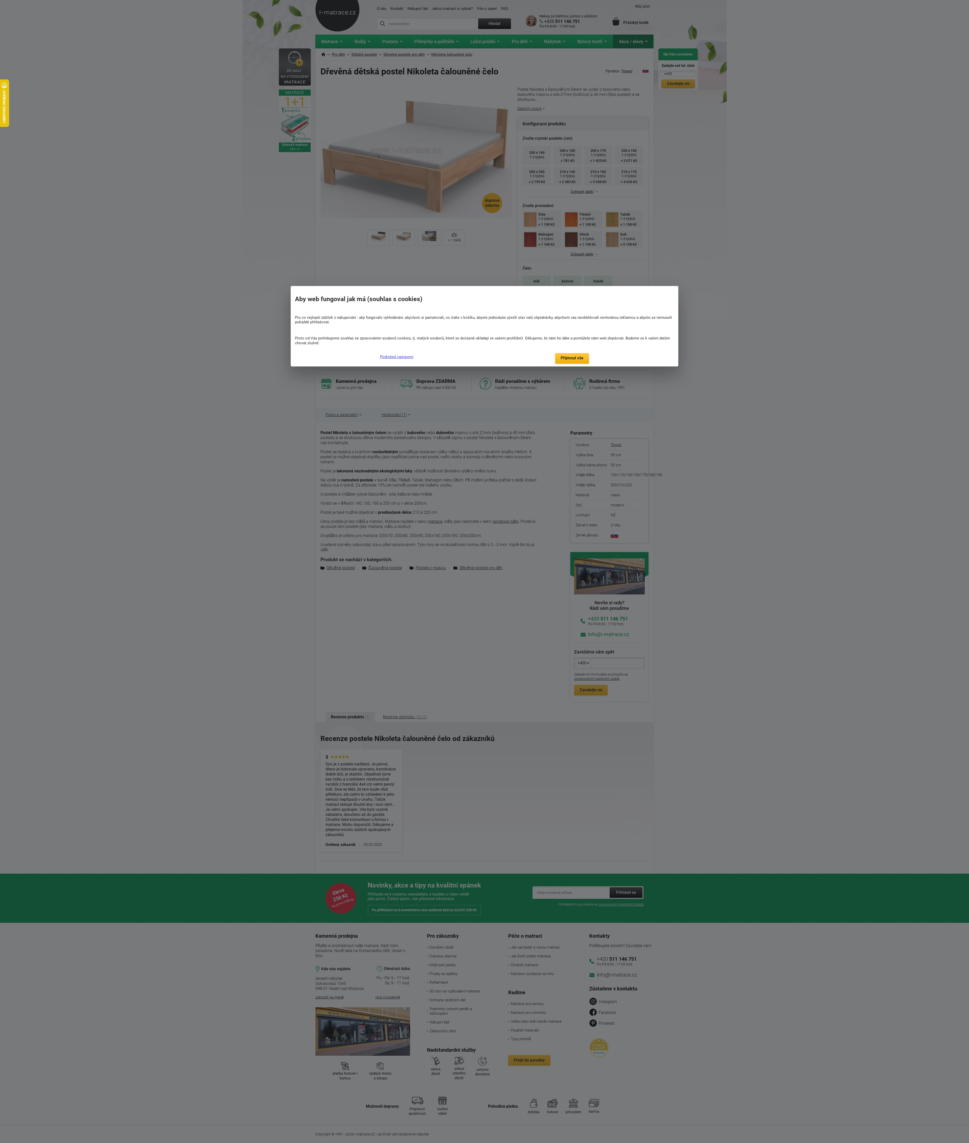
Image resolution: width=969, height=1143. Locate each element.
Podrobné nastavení (396, 357)
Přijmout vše (572, 358)
